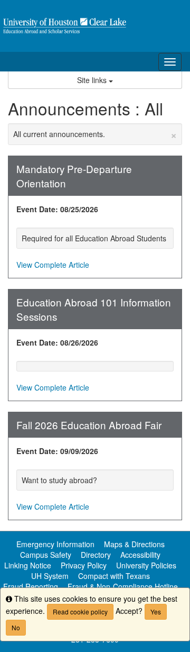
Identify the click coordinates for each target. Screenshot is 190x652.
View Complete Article (52, 264)
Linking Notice (27, 565)
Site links (93, 80)
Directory (96, 554)
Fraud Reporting (30, 586)
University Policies (146, 565)
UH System (50, 575)
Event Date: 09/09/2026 (57, 451)
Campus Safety (45, 554)
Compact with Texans (114, 575)
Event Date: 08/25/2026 (57, 209)
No (16, 627)
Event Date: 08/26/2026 (57, 342)
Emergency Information (55, 544)
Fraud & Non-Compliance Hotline (123, 586)
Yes (155, 611)
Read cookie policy (80, 611)
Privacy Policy (84, 565)
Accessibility (140, 554)
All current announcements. (95, 134)
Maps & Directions (134, 544)
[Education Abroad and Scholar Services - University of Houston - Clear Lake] (95, 26)
